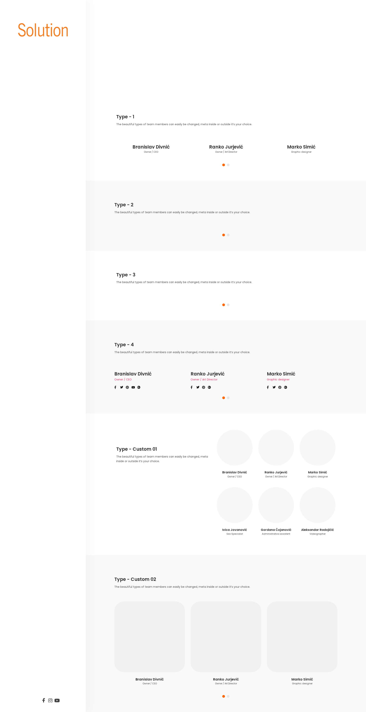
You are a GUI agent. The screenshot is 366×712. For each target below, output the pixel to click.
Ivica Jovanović (234, 530)
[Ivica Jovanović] (235, 505)
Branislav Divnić (151, 147)
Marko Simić (301, 147)
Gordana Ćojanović (276, 530)
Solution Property (43, 408)
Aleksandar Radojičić (317, 530)
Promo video (38, 348)
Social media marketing (38, 372)
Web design (37, 358)
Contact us (36, 419)
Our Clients (36, 397)
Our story (34, 326)
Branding (34, 337)
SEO (29, 387)
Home (31, 316)
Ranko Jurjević (226, 147)
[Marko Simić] (318, 448)
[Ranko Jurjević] (276, 448)
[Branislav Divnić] (235, 448)
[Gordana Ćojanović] (276, 505)
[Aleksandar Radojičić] (318, 505)
